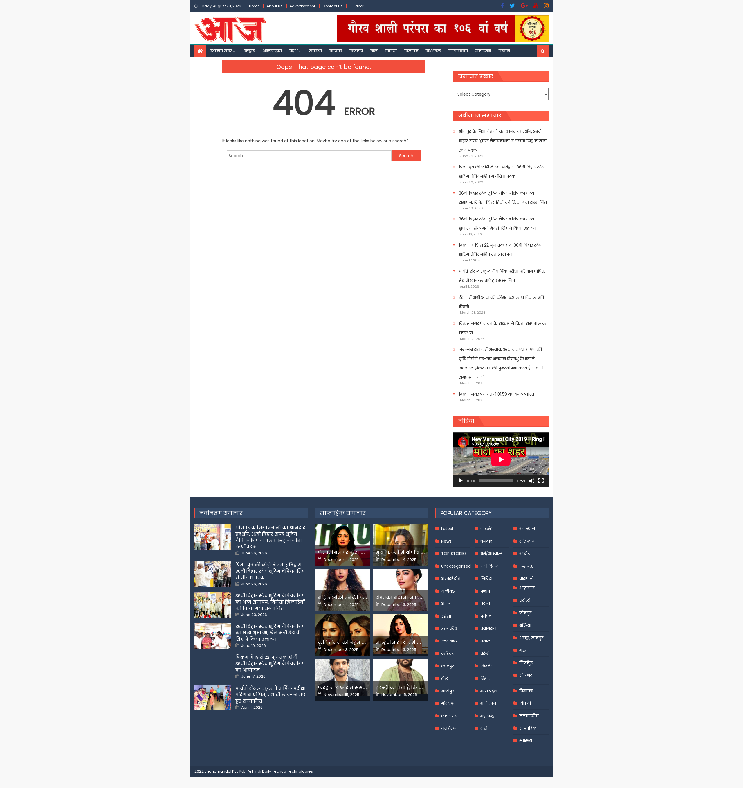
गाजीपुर (447, 691)
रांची (483, 728)
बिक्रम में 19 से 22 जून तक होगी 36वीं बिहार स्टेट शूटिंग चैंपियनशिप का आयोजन (500, 249)
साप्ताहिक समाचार (343, 513)
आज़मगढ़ (527, 588)
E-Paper (356, 5)
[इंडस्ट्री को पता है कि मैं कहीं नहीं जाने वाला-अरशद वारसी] (400, 676)
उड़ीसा (446, 616)
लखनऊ (526, 566)
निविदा (486, 578)
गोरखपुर (448, 703)
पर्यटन (504, 51)
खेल (374, 51)
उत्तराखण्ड (449, 641)
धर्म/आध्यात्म (491, 554)
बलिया (525, 625)
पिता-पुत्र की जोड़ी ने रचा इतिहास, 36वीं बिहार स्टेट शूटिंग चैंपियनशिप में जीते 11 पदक (501, 171)
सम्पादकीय (458, 51)
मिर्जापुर (526, 663)
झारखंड (486, 529)
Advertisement (302, 5)
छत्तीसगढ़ (449, 716)
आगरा (446, 603)
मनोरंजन (483, 51)
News (446, 541)
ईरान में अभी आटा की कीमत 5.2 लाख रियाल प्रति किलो (501, 302)
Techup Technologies (292, 771)
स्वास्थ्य (315, 51)
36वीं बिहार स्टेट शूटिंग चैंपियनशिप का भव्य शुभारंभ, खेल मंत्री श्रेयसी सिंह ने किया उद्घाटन (497, 223)
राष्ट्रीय (249, 51)
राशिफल (433, 51)
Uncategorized (456, 566)
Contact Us (332, 5)
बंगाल (485, 641)
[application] (501, 459)
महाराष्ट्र (487, 716)
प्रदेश (293, 51)
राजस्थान (527, 529)
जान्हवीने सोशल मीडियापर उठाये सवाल (418, 642)
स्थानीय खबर (221, 51)
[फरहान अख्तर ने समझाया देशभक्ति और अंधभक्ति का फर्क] (342, 677)
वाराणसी (526, 578)
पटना (485, 603)
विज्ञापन (411, 51)
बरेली (485, 653)
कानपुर (447, 666)
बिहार (485, 678)
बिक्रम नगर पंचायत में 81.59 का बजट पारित (496, 394)
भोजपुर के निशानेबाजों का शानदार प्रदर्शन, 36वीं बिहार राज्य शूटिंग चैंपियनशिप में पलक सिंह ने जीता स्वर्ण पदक (503, 141)
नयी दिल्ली (489, 566)
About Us (274, 5)
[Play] (461, 481)
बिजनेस (356, 51)
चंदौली (524, 600)
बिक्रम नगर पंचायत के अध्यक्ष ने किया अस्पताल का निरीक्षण (503, 328)
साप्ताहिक (528, 728)
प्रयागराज (488, 628)
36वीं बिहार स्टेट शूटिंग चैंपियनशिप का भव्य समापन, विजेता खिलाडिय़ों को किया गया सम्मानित (503, 197)
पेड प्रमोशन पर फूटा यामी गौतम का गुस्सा (362, 552)
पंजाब (485, 591)
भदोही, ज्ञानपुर (531, 638)
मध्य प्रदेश (488, 691)
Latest (447, 529)
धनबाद (486, 541)
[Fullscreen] (541, 481)
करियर (335, 51)
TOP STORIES (454, 554)
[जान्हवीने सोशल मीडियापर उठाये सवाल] (400, 634)
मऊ (522, 650)
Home (254, 5)
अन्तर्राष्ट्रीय (272, 51)
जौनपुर (525, 613)
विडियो (391, 51)
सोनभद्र (525, 675)
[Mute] (532, 481)
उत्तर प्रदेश (449, 628)
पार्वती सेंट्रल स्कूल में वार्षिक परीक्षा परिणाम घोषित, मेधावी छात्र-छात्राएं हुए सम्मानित (502, 275)
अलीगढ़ (448, 591)
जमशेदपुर (449, 728)
